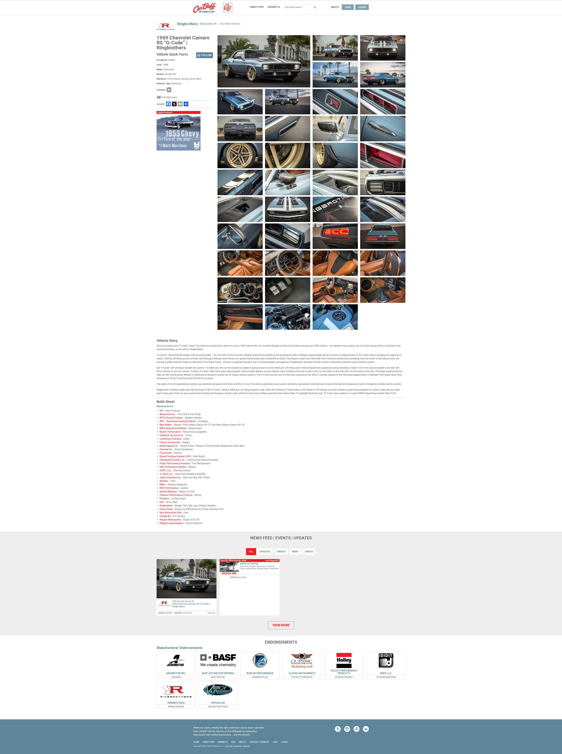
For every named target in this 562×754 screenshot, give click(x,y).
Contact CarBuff (259, 742)
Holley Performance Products (175, 463)
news (295, 551)
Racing (184, 78)
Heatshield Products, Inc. (172, 459)
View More (281, 625)
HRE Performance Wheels (173, 467)
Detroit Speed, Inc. (169, 445)
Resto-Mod (195, 78)
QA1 (162, 502)
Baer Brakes (166, 424)
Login (362, 7)
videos (309, 551)
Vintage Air (165, 516)
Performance (173, 78)
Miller (162, 484)
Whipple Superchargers (171, 523)
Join (348, 7)
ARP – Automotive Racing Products (178, 421)
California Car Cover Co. (172, 435)
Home (196, 742)
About (335, 7)
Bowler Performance (170, 431)
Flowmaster (166, 452)
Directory (257, 6)
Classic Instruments (170, 442)
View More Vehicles (230, 23)
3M (161, 410)
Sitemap (246, 746)
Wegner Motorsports (170, 519)
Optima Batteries (168, 491)
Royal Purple (166, 509)
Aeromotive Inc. (167, 414)
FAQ (233, 742)
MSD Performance (169, 488)
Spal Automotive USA (170, 512)
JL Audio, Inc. (166, 474)
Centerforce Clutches (170, 438)
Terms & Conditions (233, 746)
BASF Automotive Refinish (173, 428)
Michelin (164, 481)
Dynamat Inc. (166, 449)
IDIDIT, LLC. (165, 470)
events (281, 551)
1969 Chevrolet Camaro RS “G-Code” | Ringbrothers (191, 605)
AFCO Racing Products (171, 417)
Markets (274, 6)
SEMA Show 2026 (238, 577)
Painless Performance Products (176, 495)
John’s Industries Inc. (170, 477)
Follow (206, 55)
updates (265, 551)
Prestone (164, 498)
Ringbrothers (187, 24)
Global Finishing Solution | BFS (175, 456)
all (251, 551)
